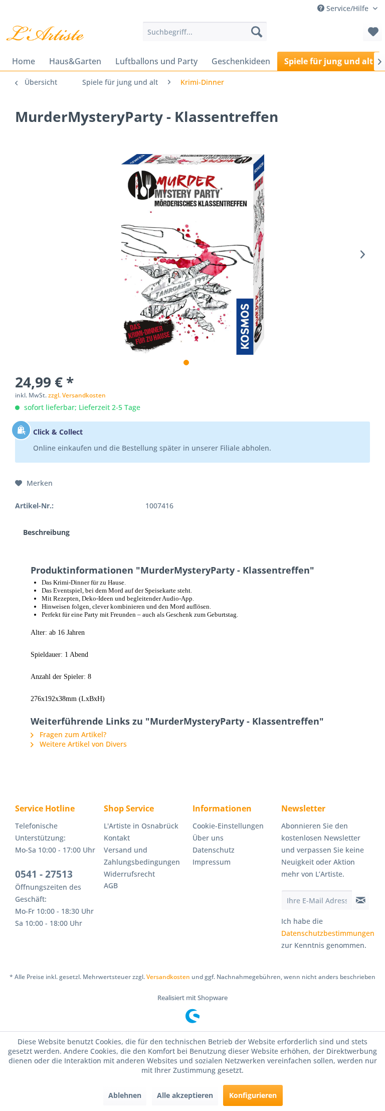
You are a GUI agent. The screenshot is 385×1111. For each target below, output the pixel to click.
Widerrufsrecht (129, 874)
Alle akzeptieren (185, 1095)
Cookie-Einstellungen (228, 825)
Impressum (211, 862)
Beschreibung (46, 532)
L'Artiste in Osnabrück (141, 825)
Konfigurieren (253, 1095)
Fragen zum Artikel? (72, 734)
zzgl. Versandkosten (77, 395)
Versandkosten (168, 977)
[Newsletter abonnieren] (360, 900)
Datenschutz (213, 850)
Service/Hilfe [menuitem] (347, 8)
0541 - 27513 (44, 874)
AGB (111, 885)
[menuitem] (205, 32)
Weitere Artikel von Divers (82, 744)
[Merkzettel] (372, 32)
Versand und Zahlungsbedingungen (142, 856)
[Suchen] (256, 32)
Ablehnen (124, 1095)
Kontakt (117, 838)
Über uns (208, 838)
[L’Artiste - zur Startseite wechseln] (45, 34)
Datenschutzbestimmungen (327, 933)
